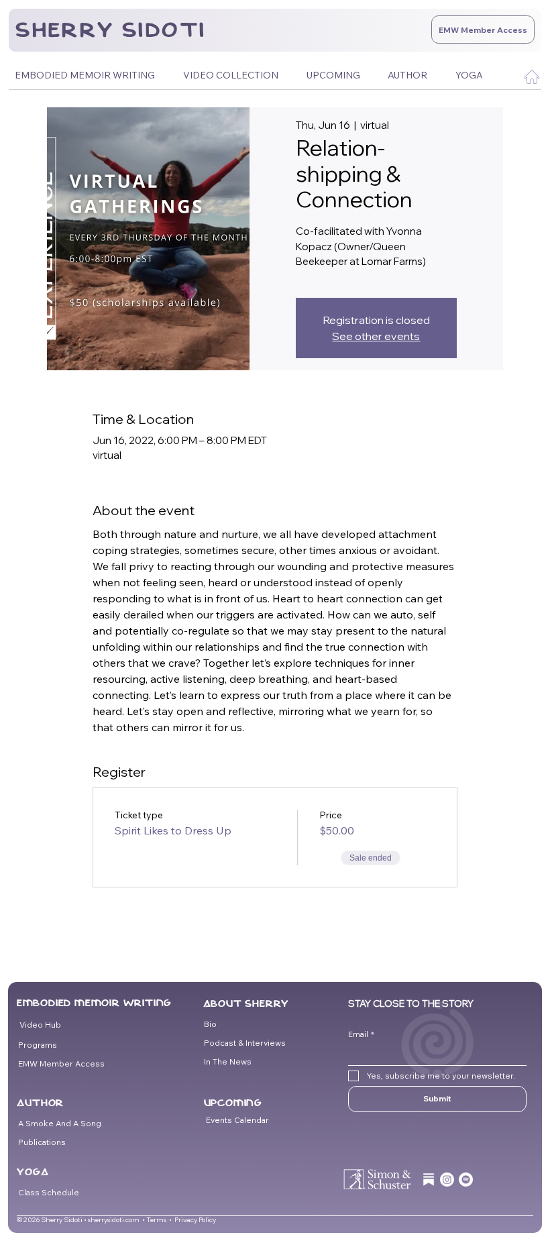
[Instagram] (447, 1180)
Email (361, 1034)
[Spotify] (466, 1180)
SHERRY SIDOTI (110, 30)
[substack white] (429, 1180)
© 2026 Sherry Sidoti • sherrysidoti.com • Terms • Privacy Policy (116, 1219)
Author (40, 1102)
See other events (376, 336)
